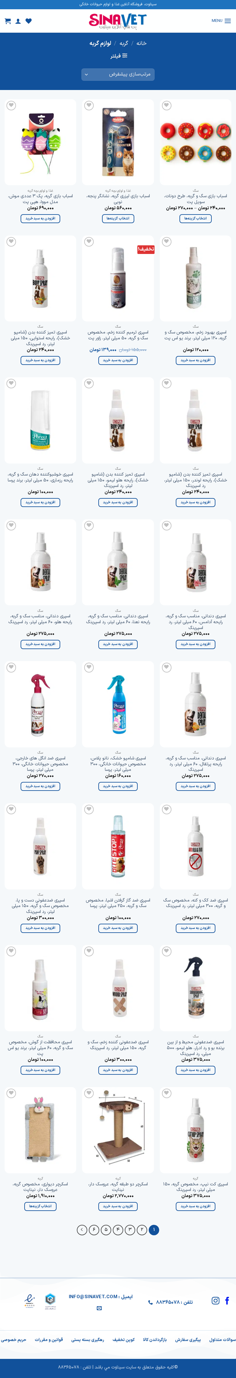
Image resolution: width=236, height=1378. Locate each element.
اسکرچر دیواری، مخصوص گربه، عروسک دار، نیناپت (40, 1187)
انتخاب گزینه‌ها (195, 218)
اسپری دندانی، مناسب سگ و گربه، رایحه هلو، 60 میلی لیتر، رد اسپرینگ (40, 619)
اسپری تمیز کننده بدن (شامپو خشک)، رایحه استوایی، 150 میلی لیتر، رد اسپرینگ (40, 338)
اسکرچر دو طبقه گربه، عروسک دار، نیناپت (118, 1187)
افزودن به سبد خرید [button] (40, 218)
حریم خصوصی (13, 1340)
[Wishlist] (29, 21)
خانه (141, 43)
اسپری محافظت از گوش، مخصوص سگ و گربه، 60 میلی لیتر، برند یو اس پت (40, 1048)
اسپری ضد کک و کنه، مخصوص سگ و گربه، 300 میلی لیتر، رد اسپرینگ (195, 903)
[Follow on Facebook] (227, 1301)
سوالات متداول (222, 1340)
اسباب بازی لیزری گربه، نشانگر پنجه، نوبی (118, 199)
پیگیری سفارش (188, 1340)
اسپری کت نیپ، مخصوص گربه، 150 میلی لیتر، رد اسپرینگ (195, 1187)
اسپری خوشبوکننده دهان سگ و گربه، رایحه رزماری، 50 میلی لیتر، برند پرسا (40, 477)
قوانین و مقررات (49, 1340)
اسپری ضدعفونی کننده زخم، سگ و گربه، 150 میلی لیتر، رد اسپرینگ (118, 1045)
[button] (221, 20)
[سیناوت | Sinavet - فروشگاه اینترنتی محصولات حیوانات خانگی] (118, 21)
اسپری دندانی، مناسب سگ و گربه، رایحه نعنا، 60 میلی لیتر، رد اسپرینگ (118, 619)
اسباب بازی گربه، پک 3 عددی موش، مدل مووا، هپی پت (40, 199)
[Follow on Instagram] (215, 1301)
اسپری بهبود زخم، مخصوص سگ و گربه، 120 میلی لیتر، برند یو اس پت (195, 335)
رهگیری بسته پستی (87, 1340)
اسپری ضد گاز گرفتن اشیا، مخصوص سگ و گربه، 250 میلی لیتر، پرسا (118, 903)
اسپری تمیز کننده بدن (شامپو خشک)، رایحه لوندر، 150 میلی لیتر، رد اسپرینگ (195, 480)
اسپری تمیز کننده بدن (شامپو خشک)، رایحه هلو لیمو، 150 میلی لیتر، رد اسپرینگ (118, 480)
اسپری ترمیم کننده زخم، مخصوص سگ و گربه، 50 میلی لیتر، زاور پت (118, 335)
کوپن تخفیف (123, 1340)
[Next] (82, 1230)
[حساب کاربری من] (18, 21)
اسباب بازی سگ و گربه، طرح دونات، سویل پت (195, 199)
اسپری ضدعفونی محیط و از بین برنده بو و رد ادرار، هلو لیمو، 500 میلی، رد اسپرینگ (196, 1048)
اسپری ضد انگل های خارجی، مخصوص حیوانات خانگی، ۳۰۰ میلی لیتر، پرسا (40, 764)
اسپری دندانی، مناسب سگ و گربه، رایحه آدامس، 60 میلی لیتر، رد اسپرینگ (196, 622)
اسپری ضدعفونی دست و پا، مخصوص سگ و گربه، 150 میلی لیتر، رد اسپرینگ (40, 906)
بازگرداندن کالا (155, 1340)
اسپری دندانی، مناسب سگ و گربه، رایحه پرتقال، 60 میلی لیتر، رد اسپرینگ (196, 764)
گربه (124, 43)
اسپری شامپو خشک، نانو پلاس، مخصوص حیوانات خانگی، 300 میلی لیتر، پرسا (118, 764)
